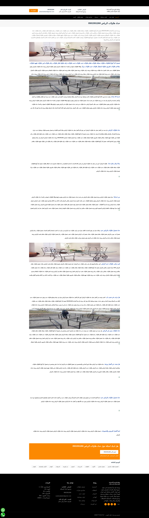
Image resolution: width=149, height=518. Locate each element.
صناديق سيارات (88, 17)
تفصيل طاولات (80, 17)
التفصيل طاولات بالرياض (113, 466)
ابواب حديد (111, 17)
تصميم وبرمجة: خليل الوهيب (112, 515)
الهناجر (51, 466)
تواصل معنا (82, 500)
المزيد (74, 17)
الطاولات (87, 466)
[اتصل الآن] (3, 515)
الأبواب (93, 466)
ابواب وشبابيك (81, 497)
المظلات (94, 490)
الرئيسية (117, 17)
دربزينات (96, 17)
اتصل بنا (33, 10)
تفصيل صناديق (101, 466)
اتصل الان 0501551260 (109, 452)
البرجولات (58, 466)
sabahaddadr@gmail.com (46, 11)
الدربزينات (80, 466)
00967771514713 (99, 515)
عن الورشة (65, 466)
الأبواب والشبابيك (42, 466)
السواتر (72, 466)
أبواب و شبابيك (103, 17)
